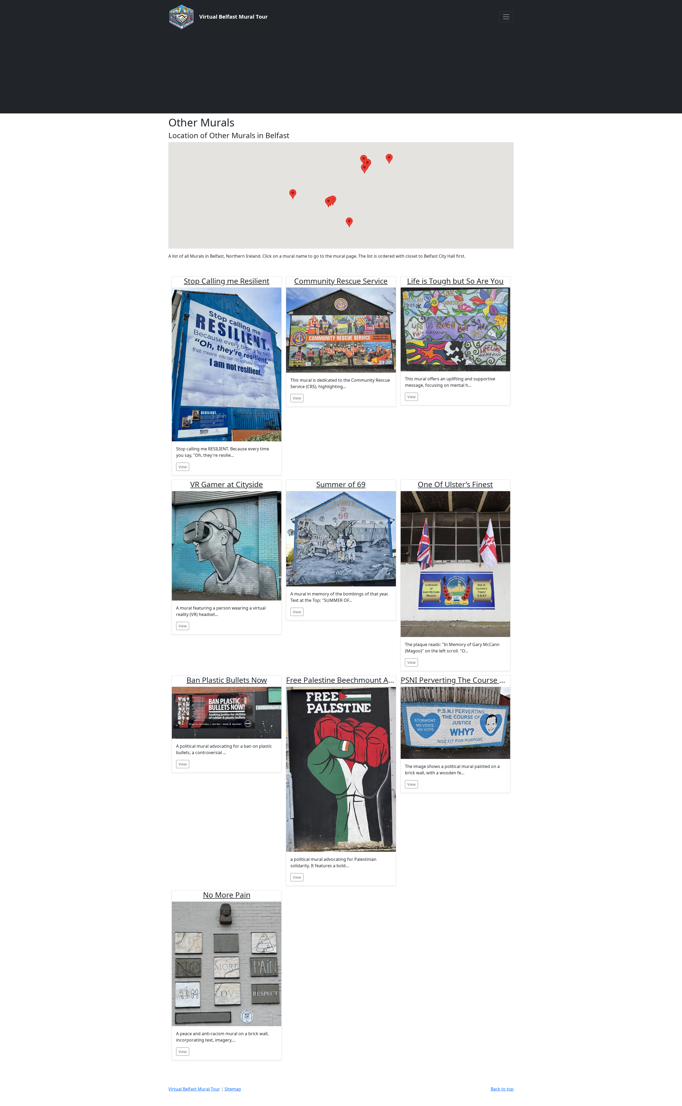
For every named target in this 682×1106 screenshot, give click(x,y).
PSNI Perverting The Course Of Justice (466, 680)
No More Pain (226, 895)
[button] (292, 194)
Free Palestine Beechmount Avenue (347, 680)
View (182, 466)
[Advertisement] (341, 71)
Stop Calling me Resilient (226, 281)
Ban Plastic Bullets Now (226, 680)
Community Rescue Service (341, 281)
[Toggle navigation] (506, 16)
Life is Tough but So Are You (455, 281)
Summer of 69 (341, 484)
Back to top (502, 1089)
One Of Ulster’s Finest (455, 484)
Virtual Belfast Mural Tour (194, 1089)
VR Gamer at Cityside (226, 484)
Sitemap (233, 1089)
